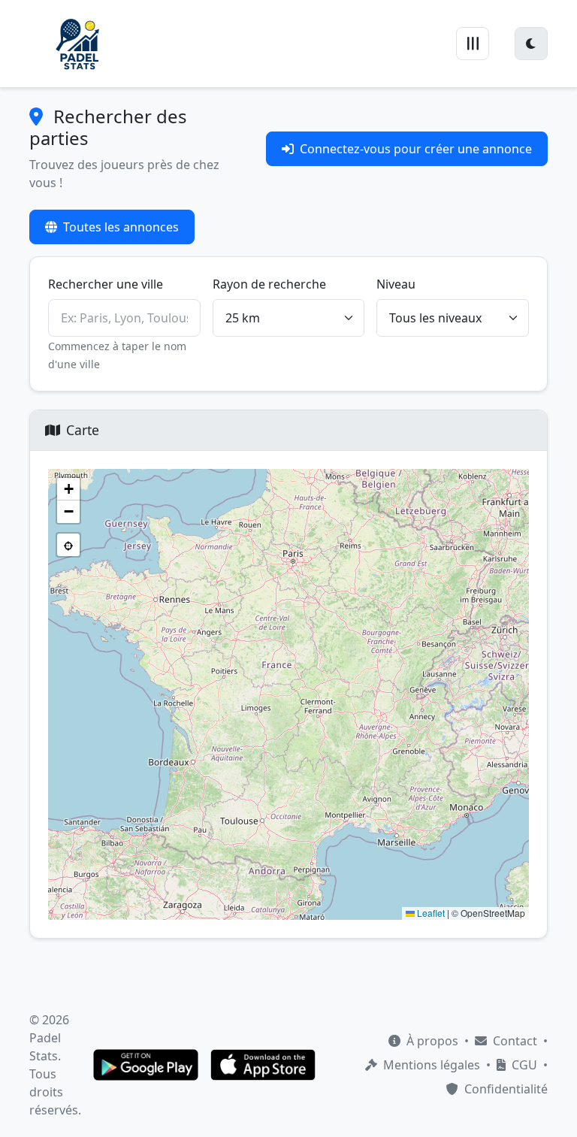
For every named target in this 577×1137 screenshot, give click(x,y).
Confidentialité (504, 1089)
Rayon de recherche (269, 284)
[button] (68, 489)
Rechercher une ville (105, 284)
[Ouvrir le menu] (472, 43)
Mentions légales (430, 1065)
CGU (523, 1065)
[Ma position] (68, 545)
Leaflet (430, 912)
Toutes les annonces (121, 227)
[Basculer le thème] (531, 43)
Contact (513, 1041)
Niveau (395, 284)
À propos (430, 1041)
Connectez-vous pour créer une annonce (416, 149)
